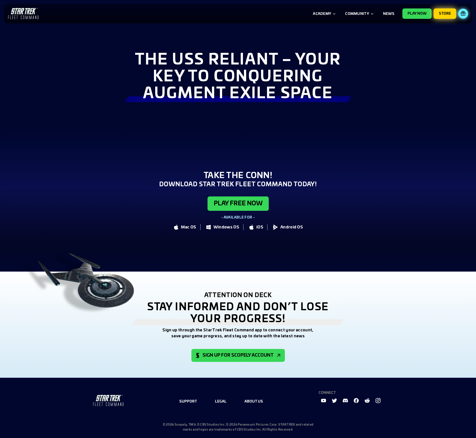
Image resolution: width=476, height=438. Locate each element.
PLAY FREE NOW (238, 204)
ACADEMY (322, 14)
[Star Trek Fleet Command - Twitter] (334, 401)
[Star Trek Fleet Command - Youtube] (323, 401)
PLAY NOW (417, 13)
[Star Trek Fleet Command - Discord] (345, 401)
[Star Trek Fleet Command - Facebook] (356, 401)
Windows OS (226, 227)
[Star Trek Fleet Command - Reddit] (367, 401)
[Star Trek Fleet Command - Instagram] (378, 401)
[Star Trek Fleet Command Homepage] (108, 400)
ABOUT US (253, 401)
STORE (445, 13)
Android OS (291, 227)
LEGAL (221, 401)
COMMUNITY (357, 14)
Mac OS (188, 227)
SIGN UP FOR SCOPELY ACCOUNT (238, 355)
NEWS (388, 14)
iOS (259, 227)
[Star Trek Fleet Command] (23, 13)
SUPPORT (188, 401)
